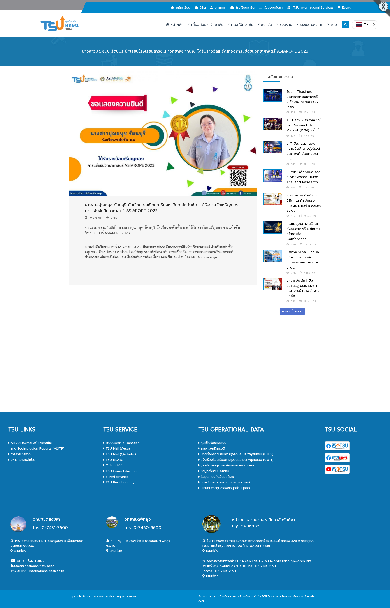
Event (346, 7)
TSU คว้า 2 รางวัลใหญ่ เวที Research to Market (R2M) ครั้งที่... (303, 125)
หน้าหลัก (176, 24)
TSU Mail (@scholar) (120, 454)
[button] (364, 25)
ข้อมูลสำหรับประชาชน (214, 471)
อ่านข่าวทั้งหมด (292, 311)
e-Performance (116, 476)
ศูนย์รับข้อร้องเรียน (213, 443)
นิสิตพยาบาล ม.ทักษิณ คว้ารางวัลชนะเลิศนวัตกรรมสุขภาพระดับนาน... (303, 260)
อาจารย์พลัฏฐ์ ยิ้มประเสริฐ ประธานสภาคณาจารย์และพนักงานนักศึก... (303, 288)
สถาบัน (266, 24)
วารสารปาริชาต (20, 454)
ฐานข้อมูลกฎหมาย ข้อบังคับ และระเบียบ (227, 465)
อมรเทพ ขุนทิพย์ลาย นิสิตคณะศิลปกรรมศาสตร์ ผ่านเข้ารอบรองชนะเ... (303, 203)
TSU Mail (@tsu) (117, 448)
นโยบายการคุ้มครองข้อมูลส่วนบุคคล (225, 488)
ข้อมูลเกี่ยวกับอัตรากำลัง (217, 476)
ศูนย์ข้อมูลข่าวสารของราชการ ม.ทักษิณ (226, 482)
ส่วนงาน (285, 24)
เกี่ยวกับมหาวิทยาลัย (207, 24)
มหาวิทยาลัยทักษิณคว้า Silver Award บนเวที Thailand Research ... (303, 177)
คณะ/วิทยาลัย (241, 24)
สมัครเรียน (183, 7)
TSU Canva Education (121, 471)
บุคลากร (220, 7)
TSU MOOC (113, 459)
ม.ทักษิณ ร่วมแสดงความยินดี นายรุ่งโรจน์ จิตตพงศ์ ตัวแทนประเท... (303, 151)
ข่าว (333, 24)
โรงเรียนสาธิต (245, 7)
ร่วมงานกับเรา (273, 7)
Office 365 (113, 465)
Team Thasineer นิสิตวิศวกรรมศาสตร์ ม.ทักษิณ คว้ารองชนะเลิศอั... (302, 99)
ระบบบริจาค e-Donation (121, 443)
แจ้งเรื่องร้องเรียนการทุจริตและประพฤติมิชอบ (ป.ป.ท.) (237, 459)
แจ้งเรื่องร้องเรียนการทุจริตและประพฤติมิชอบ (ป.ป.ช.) (236, 454)
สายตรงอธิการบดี (212, 448)
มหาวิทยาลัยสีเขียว (22, 459)
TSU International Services (313, 7)
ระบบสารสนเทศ (310, 24)
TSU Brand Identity (119, 482)
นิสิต (203, 7)
